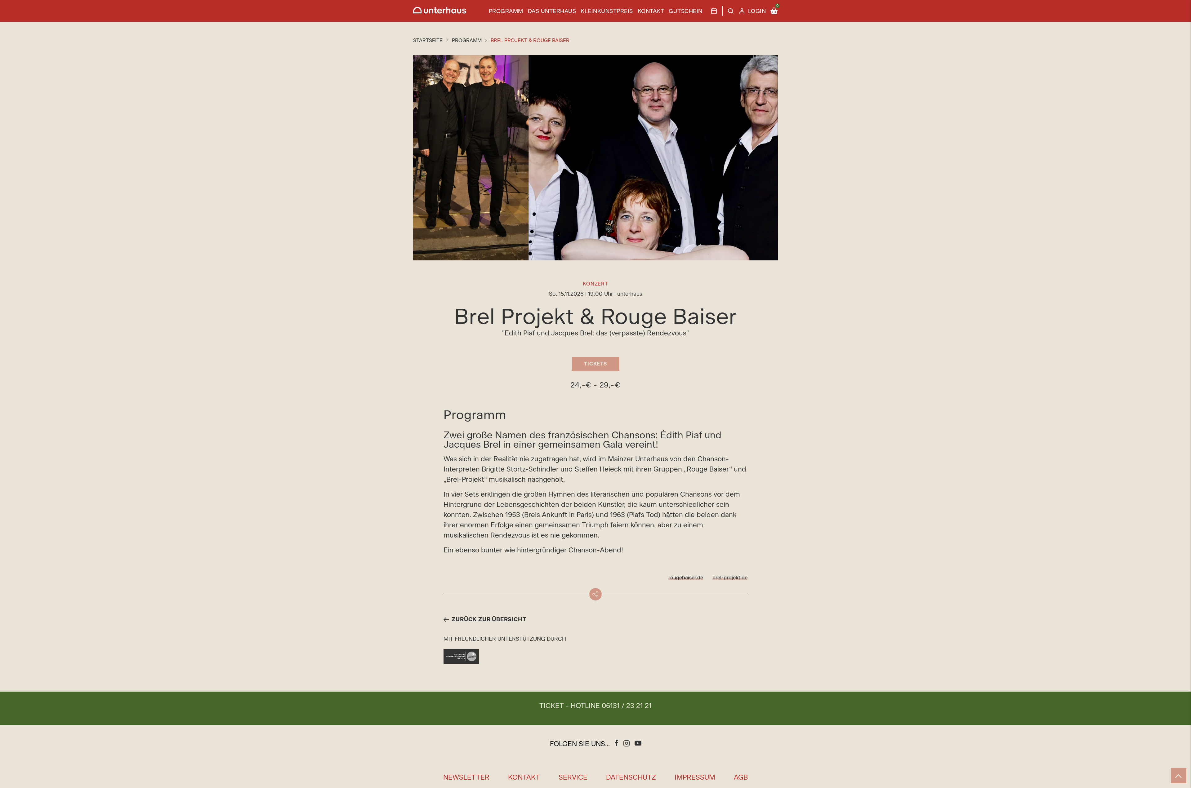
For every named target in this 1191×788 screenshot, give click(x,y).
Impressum (695, 777)
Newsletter (466, 777)
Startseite (428, 40)
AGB (741, 777)
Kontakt (651, 11)
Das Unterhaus (552, 11)
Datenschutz (631, 777)
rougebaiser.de (685, 577)
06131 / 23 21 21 (627, 705)
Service (573, 777)
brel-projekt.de (729, 577)
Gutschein (686, 11)
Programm (506, 11)
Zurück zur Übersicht (489, 619)
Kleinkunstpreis (607, 11)
